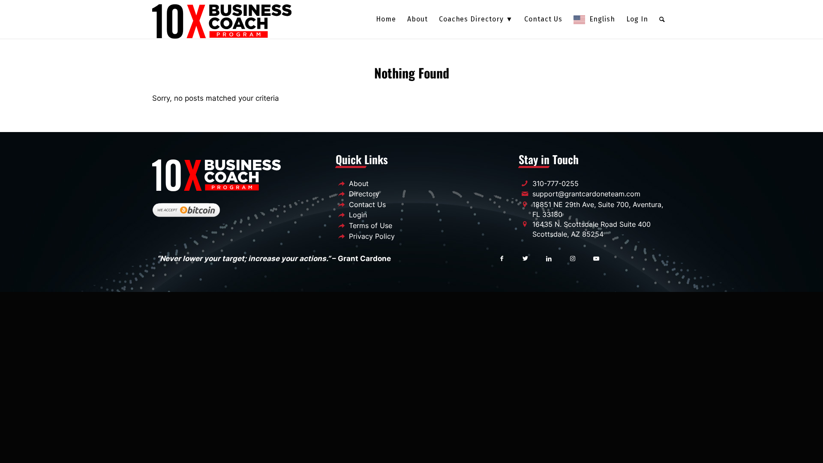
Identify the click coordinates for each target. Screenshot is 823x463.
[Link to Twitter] (525, 258)
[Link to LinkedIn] (549, 258)
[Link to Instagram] (572, 258)
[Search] (662, 19)
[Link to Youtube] (596, 258)
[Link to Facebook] (502, 258)
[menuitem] (386, 19)
